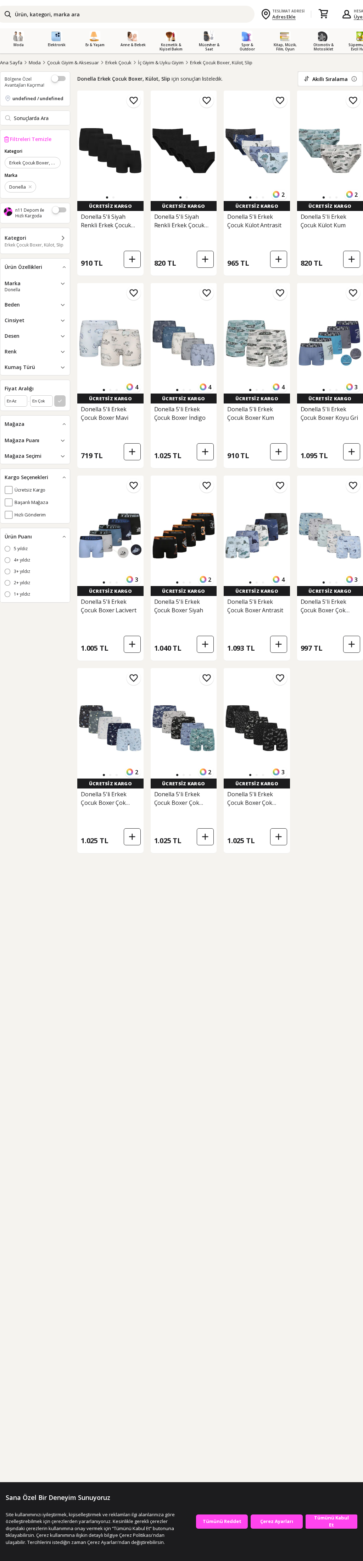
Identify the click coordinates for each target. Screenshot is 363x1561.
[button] (107, 197)
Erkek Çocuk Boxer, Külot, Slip (221, 62)
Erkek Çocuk (118, 62)
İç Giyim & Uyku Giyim (161, 62)
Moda (35, 62)
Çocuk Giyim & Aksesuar (73, 62)
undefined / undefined (37, 98)
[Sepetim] (323, 14)
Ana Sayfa (11, 62)
